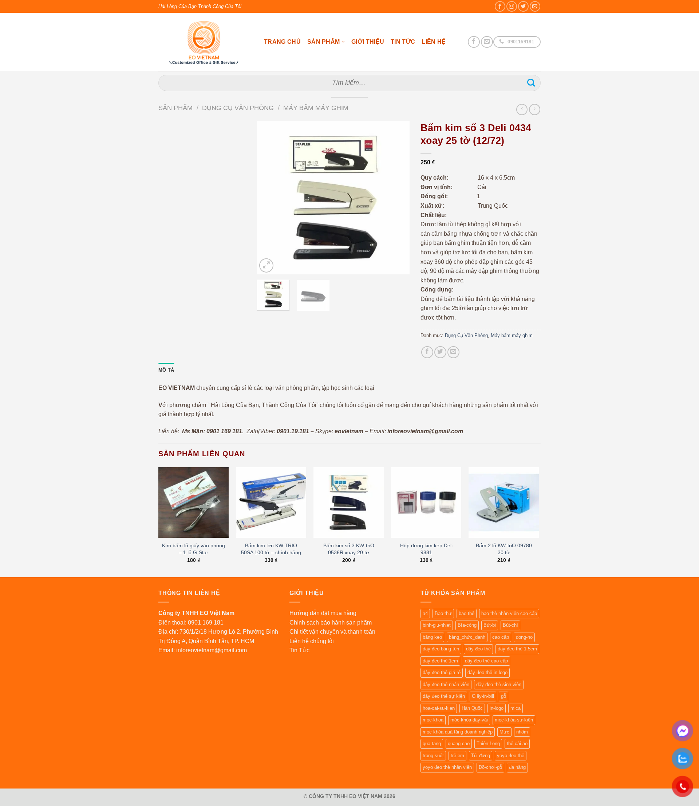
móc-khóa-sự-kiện (514, 720)
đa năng (517, 767)
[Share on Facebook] (427, 352)
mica (515, 708)
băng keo (432, 637)
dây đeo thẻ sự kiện (444, 696)
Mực (504, 732)
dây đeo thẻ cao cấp (486, 661)
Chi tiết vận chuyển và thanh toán (332, 632)
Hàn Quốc (472, 708)
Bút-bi (489, 625)
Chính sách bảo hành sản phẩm (330, 622)
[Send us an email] (535, 6)
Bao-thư (443, 613)
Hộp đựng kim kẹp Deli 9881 (426, 549)
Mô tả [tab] (166, 370)
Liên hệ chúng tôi (311, 641)
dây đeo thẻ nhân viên (446, 684)
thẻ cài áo (517, 743)
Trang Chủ (282, 42)
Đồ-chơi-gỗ (490, 767)
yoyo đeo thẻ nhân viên (447, 767)
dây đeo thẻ (478, 649)
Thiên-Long (488, 743)
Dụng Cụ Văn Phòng (238, 107)
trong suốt (433, 755)
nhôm (522, 732)
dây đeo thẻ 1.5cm (517, 649)
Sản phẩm (323, 42)
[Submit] (531, 83)
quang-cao (459, 743)
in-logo (496, 708)
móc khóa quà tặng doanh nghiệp (458, 732)
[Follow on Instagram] (511, 6)
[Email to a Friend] (453, 352)
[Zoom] (266, 265)
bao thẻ (466, 613)
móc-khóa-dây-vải (469, 720)
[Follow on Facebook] (500, 6)
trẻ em (457, 755)
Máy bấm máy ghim (315, 107)
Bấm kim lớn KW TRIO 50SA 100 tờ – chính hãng (271, 549)
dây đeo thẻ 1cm (440, 661)
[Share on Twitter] (440, 352)
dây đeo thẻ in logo (487, 672)
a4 (425, 613)
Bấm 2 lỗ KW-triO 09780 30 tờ (504, 549)
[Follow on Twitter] (523, 6)
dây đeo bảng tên (441, 649)
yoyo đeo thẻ (510, 755)
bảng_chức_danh (467, 637)
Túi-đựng (480, 755)
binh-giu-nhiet (437, 625)
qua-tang (432, 743)
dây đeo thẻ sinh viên (498, 684)
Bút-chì (510, 625)
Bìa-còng (467, 625)
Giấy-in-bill (483, 696)
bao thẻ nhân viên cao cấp (509, 613)
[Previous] (269, 198)
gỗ (503, 696)
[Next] (397, 198)
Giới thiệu (367, 42)
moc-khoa (433, 720)
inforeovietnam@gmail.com (211, 650)
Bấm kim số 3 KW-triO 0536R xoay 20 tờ (348, 549)
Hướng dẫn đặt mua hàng (322, 613)
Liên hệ (434, 42)
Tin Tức (403, 42)
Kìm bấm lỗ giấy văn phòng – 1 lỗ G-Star (193, 549)
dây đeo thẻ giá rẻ (442, 672)
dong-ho (524, 637)
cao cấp (500, 637)
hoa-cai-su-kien (439, 708)
